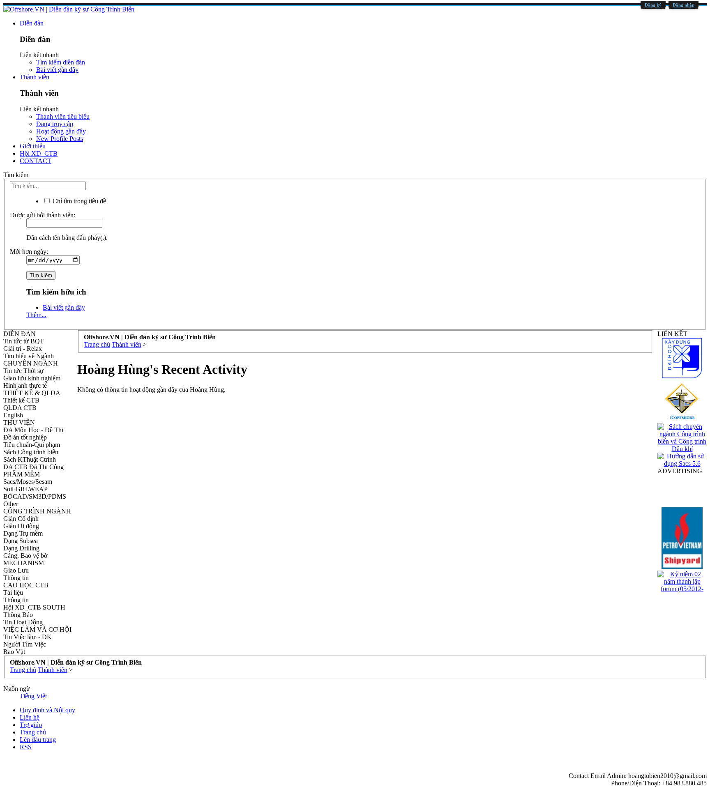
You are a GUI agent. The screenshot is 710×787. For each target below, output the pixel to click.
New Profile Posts (59, 138)
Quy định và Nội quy (47, 709)
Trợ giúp (31, 724)
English (13, 415)
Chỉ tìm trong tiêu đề (78, 201)
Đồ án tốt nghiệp (25, 437)
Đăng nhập (683, 4)
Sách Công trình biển (30, 452)
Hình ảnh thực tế (25, 385)
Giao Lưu (16, 570)
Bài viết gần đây (57, 69)
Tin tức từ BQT (23, 341)
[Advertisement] (323, 451)
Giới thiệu (33, 146)
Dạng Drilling (21, 548)
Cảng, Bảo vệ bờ (25, 555)
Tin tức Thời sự (23, 370)
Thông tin (16, 577)
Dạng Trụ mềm (23, 533)
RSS (26, 746)
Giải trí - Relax (22, 348)
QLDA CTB (20, 407)
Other (10, 503)
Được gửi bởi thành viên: (42, 215)
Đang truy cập (54, 123)
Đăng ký (653, 4)
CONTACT (35, 160)
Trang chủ (33, 732)
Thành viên (34, 77)
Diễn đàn (32, 23)
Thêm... (36, 314)
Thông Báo (18, 614)
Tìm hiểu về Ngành (28, 355)
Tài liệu (13, 592)
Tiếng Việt (33, 696)
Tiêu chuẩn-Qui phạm (31, 444)
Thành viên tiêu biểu (63, 116)
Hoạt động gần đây (61, 131)
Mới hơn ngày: (29, 251)
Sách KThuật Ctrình (29, 459)
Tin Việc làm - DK (27, 636)
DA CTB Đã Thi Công (33, 466)
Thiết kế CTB (21, 400)
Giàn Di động (21, 525)
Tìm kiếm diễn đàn (60, 62)
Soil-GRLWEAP (25, 489)
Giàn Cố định (21, 518)
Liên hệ (29, 717)
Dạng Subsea (20, 540)
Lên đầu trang (38, 739)
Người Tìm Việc (24, 644)
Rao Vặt (14, 651)
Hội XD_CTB (39, 153)
